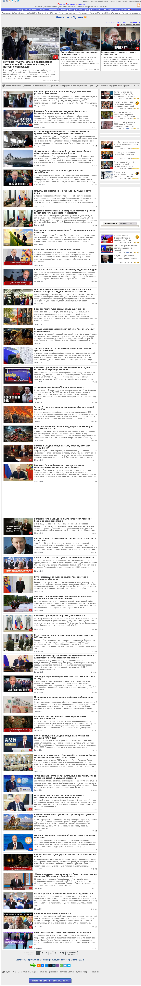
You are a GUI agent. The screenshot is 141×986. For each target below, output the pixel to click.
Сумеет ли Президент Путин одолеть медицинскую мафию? (125, 248)
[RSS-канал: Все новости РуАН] (138, 5)
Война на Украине (18, 13)
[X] (50, 965)
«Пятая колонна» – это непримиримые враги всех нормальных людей (124, 104)
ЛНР (98, 10)
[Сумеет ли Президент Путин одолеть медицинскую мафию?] (107, 252)
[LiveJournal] (54, 965)
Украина (79, 10)
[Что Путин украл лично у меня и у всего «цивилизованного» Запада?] (107, 149)
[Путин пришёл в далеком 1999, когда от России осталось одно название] (107, 128)
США (104, 10)
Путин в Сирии (86, 86)
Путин (71, 10)
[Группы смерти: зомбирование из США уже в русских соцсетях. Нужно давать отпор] (107, 179)
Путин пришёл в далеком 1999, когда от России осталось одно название (124, 124)
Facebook (132, 224)
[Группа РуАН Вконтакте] (4, 2)
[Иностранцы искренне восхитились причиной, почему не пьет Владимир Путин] (107, 118)
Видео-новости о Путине (130, 25)
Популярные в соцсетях (131, 13)
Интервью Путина (41, 86)
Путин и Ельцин (132, 86)
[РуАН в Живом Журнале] (15, 2)
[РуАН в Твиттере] (12, 2)
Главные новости (30, 10)
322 (62, 953)
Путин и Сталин (67, 972)
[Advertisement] (50, 500)
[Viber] (57, 965)
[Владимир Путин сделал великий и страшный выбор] (107, 262)
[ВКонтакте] (42, 965)
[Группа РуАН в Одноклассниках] (9, 2)
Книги (124, 1)
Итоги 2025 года (51, 13)
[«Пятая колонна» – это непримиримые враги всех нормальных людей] (107, 108)
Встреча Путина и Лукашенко (18, 86)
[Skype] (68, 965)
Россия (63, 10)
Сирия (110, 10)
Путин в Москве (72, 86)
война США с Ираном (35, 13)
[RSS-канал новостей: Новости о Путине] (85, 16)
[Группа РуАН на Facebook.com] (6, 2)
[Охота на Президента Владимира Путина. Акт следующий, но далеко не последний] (107, 98)
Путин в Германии (103, 86)
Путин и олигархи (30, 972)
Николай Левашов (113, 13)
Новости (42, 10)
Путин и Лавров (83, 972)
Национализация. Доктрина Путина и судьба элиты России (122, 238)
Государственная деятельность (118, 22)
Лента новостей (53, 10)
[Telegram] (65, 965)
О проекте (130, 1)
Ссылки (105, 1)
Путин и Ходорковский (49, 972)
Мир (117, 10)
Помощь (124, 10)
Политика (136, 22)
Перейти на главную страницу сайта (50, 981)
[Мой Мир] (46, 965)
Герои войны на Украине (68, 13)
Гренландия (83, 13)
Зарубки (112, 1)
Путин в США (118, 86)
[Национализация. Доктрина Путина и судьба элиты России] (107, 242)
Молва (118, 1)
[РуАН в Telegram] (18, 2)
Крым (86, 10)
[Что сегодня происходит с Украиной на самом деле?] (107, 159)
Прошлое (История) (97, 13)
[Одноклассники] (39, 965)
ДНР (92, 10)
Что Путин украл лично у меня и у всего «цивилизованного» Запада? (126, 144)
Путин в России (57, 86)
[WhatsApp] (61, 965)
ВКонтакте (123, 224)
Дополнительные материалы (92, 1)
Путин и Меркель (13, 972)
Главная (18, 10)
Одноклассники (110, 224)
